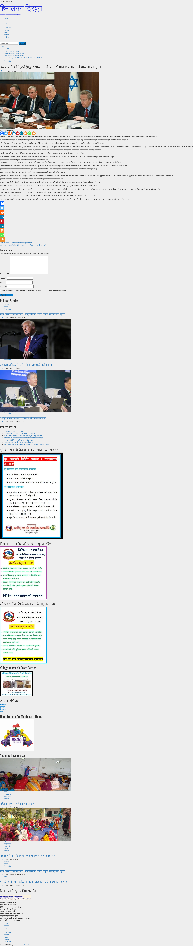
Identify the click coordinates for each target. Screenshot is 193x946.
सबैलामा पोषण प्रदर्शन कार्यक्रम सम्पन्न (15, 431)
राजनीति (6, 20)
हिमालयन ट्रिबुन (21, 7)
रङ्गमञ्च (6, 34)
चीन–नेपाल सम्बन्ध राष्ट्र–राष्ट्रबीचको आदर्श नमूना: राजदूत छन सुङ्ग (32, 314)
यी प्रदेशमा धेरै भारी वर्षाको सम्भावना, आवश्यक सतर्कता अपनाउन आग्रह (23, 437)
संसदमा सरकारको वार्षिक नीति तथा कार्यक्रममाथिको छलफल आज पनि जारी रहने (23, 245)
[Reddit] (10, 133)
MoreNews (28, 945)
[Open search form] (0, 40)
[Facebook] (2, 133)
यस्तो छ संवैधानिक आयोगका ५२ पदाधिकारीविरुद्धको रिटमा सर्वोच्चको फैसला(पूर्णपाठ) (26, 444)
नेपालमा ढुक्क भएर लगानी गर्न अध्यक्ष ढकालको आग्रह (18, 442)
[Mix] (25, 133)
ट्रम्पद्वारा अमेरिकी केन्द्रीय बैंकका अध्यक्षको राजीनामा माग (26, 365)
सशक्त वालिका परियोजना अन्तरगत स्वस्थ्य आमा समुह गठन (20, 433)
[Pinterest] (18, 133)
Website (3, 287)
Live (2, 46)
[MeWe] (21, 133)
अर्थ (5, 23)
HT (1, 71)
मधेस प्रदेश (7, 796)
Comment (4, 274)
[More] (33, 133)
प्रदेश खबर (7, 794)
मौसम (1, 711)
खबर (5, 792)
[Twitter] (6, 133)
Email (3, 282)
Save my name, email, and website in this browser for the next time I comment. (34, 291)
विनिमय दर (3, 704)
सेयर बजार (3, 709)
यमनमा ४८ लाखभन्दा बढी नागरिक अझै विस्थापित (16, 242)
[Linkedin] (14, 133)
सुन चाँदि (2, 707)
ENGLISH (6, 37)
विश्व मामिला (7, 27)
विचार (6, 25)
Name (3, 278)
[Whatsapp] (29, 133)
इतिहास (6, 305)
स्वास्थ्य (6, 30)
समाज (6, 18)
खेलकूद (6, 32)
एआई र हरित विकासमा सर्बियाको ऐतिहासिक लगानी (23, 418)
